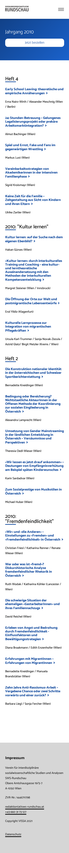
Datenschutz (13, 834)
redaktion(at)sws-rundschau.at (24, 806)
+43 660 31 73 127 (15, 812)
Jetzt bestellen (34, 43)
